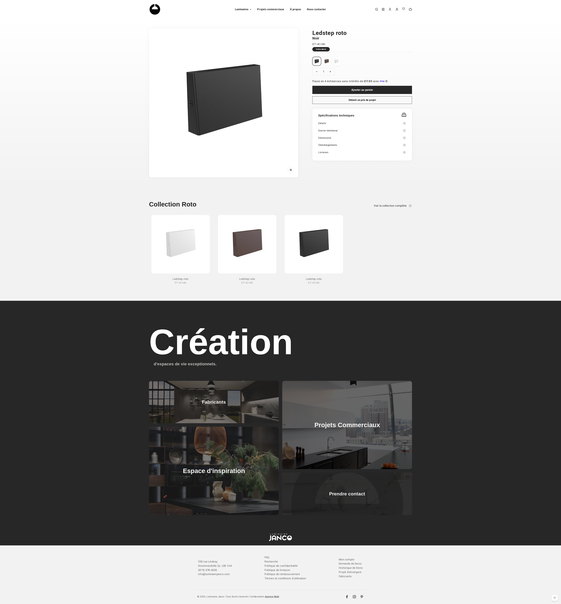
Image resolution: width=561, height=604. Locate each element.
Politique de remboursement (282, 574)
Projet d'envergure (350, 572)
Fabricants (345, 576)
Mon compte (346, 559)
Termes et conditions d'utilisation (285, 578)
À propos (295, 9)
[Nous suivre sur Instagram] (354, 597)
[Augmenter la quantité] (330, 71)
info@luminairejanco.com (214, 574)
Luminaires (241, 9)
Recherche (271, 561)
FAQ (267, 557)
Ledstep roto (180, 278)
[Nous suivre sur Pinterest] (362, 597)
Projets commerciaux (270, 9)
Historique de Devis (351, 567)
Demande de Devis (350, 563)
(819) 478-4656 (207, 570)
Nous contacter (316, 9)
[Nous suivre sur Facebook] (347, 597)
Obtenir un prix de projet (362, 100)
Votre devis (321, 49)
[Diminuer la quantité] (316, 71)
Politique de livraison (277, 570)
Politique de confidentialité (281, 565)
